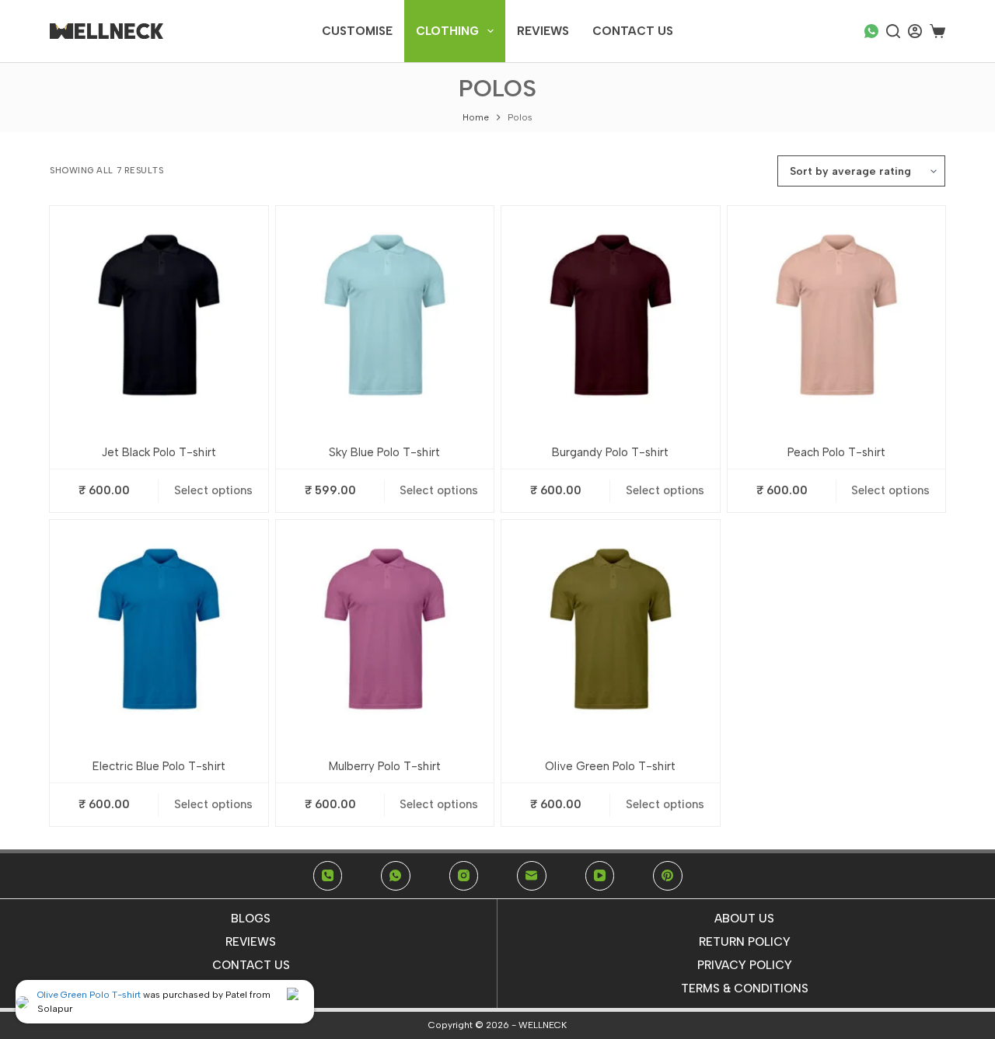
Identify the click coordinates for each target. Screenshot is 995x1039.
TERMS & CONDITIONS (744, 988)
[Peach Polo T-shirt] (837, 315)
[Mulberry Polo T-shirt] (385, 629)
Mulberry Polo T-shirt (385, 766)
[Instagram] (464, 876)
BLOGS (251, 919)
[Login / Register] (915, 31)
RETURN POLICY (745, 942)
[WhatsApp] (871, 31)
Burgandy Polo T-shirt (610, 452)
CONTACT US (251, 965)
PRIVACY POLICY (744, 965)
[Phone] (328, 876)
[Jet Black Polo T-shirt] (159, 315)
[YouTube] (600, 876)
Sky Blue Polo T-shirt (384, 452)
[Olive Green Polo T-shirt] (610, 629)
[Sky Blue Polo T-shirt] (385, 315)
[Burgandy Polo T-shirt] (610, 315)
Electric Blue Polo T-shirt (159, 766)
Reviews (543, 31)
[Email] (531, 876)
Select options (213, 490)
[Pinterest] (668, 876)
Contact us (632, 31)
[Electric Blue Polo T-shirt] (159, 629)
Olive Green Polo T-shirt (610, 766)
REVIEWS (250, 942)
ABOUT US (744, 919)
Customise (357, 31)
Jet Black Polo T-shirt (159, 452)
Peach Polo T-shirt (836, 452)
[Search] (893, 31)
